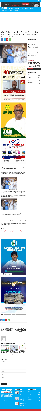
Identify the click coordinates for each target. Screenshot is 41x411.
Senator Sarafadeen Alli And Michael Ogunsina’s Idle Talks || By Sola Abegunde (7, 329)
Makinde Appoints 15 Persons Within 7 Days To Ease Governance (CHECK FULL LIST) (34, 42)
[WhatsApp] (10, 39)
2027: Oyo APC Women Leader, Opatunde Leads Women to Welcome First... (23, 393)
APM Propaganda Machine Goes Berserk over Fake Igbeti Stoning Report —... (23, 398)
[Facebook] (35, 1)
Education (17, 8)
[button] (39, 9)
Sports (10, 10)
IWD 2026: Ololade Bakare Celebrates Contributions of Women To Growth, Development (21, 232)
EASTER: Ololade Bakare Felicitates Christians (13, 231)
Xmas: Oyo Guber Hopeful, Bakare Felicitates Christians (4, 231)
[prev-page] (24, 343)
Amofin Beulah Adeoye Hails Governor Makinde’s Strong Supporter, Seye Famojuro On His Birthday (33, 53)
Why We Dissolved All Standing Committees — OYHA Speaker (33, 47)
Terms (21, 0)
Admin (3, 36)
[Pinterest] (7, 39)
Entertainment (4, 10)
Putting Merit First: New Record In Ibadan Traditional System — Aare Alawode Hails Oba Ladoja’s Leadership (20, 330)
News (12, 8)
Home (9, 8)
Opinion (22, 8)
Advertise (18, 0)
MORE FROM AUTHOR (12, 343)
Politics (26, 8)
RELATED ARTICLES (5, 343)
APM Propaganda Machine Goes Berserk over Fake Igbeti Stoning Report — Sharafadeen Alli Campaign (14, 353)
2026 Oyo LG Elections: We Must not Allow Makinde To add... (23, 403)
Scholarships (32, 8)
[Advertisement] (20, 19)
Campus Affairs (30, 82)
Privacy (11, 0)
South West (16, 10)
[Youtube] (40, 1)
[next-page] (25, 343)
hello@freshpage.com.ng (9, 398)
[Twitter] (38, 1)
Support (14, 0)
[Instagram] (36, 1)
